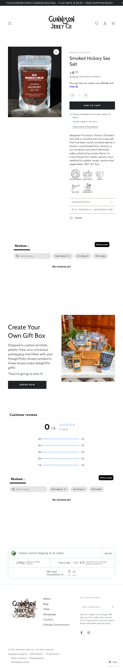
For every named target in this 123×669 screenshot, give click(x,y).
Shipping (74, 76)
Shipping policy (36, 658)
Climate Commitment (56, 624)
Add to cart (92, 105)
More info (108, 553)
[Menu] (10, 23)
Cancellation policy (20, 662)
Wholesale (49, 614)
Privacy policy (52, 654)
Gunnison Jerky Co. (25, 649)
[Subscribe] (113, 606)
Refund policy (36, 654)
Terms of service (19, 658)
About (47, 598)
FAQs (46, 609)
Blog (46, 603)
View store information (85, 126)
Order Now (27, 384)
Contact (48, 619)
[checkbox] (100, 256)
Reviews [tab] (22, 246)
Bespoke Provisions (80, 52)
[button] (96, 23)
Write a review (102, 244)
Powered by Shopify (17, 654)
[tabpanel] (61, 277)
